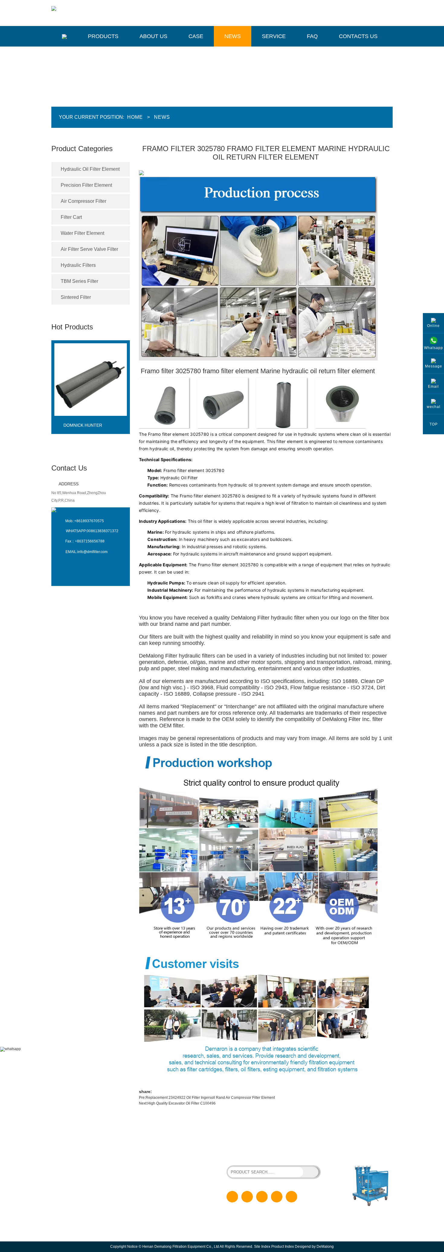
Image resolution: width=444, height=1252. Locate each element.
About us (153, 36)
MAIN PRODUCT (80, 1140)
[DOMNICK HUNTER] (90, 421)
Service (274, 36)
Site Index (262, 1246)
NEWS (157, 1186)
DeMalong (325, 1246)
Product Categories (82, 148)
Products (103, 36)
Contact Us (69, 468)
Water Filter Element (82, 233)
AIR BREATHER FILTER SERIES (253, 1154)
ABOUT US (161, 1167)
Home (135, 117)
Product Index (282, 1246)
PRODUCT (161, 1157)
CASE (157, 1177)
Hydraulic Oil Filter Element (90, 169)
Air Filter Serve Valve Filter (89, 249)
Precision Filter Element (86, 185)
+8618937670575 (89, 521)
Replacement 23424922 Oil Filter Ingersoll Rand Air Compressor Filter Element (210, 1097)
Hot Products (72, 327)
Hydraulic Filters (78, 265)
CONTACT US (163, 1215)
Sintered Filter (76, 297)
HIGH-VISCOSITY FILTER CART (286, 1149)
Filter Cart (71, 217)
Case (195, 36)
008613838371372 (102, 531)
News (232, 36)
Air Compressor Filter (83, 201)
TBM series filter (79, 281)
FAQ (312, 36)
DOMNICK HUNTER (82, 425)
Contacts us (358, 36)
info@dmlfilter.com (92, 552)
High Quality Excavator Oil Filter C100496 (181, 1103)
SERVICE (160, 1196)
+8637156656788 (90, 541)
